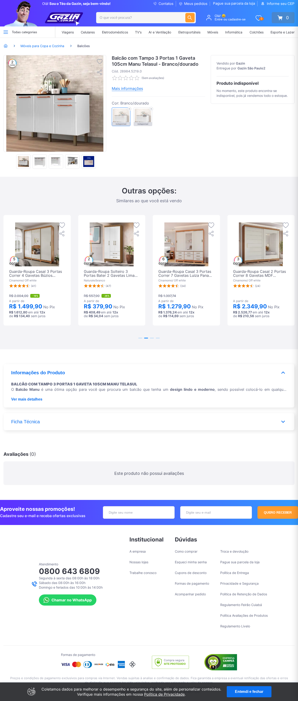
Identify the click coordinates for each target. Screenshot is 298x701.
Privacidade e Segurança (239, 583)
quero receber (278, 512)
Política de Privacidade (164, 694)
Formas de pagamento (192, 583)
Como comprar (186, 551)
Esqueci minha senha (191, 562)
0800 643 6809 (69, 571)
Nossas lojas (138, 562)
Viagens (68, 32)
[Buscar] (190, 17)
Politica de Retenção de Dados (243, 594)
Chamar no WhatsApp (71, 600)
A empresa (137, 551)
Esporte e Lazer (283, 32)
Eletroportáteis (189, 32)
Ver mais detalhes (26, 399)
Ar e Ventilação (160, 32)
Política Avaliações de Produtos (244, 615)
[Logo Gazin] (64, 19)
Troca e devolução (234, 551)
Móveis (212, 32)
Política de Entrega (234, 573)
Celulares (88, 32)
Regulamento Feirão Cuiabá (241, 605)
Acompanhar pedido (190, 594)
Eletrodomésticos (115, 32)
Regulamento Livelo (235, 626)
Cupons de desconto (191, 573)
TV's (138, 32)
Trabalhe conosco (142, 573)
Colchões (257, 32)
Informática (233, 32)
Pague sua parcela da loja (234, 3)
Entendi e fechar (249, 692)
